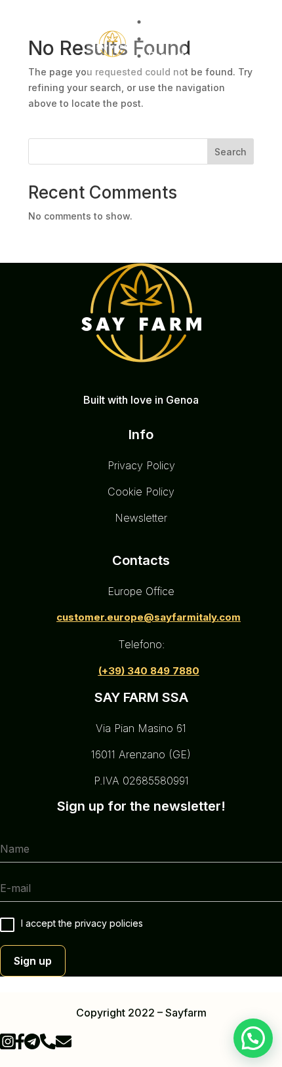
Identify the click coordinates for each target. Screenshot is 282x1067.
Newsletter (141, 517)
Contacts (169, 55)
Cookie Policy (141, 491)
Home (168, 21)
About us (168, 38)
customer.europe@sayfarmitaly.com (148, 617)
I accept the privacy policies (82, 923)
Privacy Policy (141, 465)
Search (230, 151)
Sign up (33, 960)
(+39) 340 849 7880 (148, 671)
